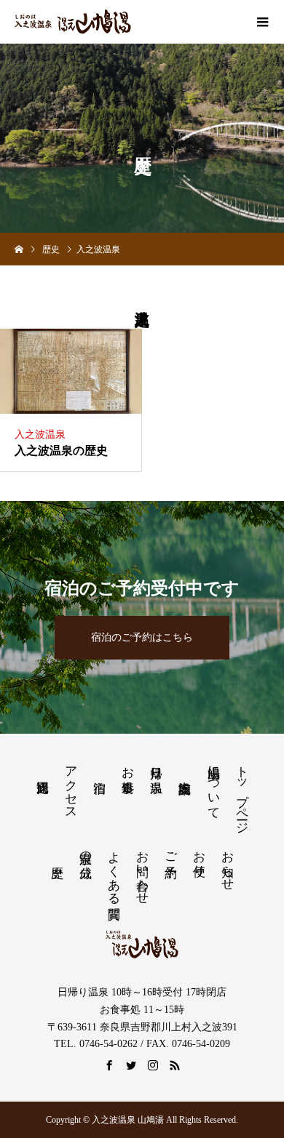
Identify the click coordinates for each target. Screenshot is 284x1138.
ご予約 (171, 850)
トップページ (242, 793)
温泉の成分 (85, 850)
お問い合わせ (142, 870)
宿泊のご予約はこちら (142, 637)
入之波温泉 (40, 434)
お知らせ (228, 863)
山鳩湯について (214, 785)
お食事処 (128, 765)
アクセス (72, 785)
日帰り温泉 (157, 765)
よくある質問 (114, 870)
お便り (199, 856)
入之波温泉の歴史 (61, 450)
